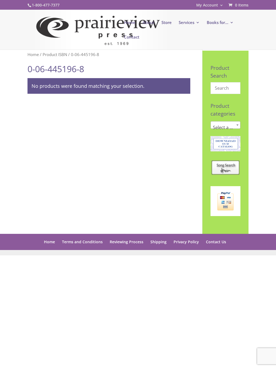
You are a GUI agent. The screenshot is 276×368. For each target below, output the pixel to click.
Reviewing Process (126, 241)
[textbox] (225, 127)
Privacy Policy (186, 241)
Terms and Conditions (82, 241)
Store (166, 22)
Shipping (158, 241)
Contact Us (216, 241)
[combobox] (225, 125)
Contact (131, 37)
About (148, 22)
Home (130, 22)
